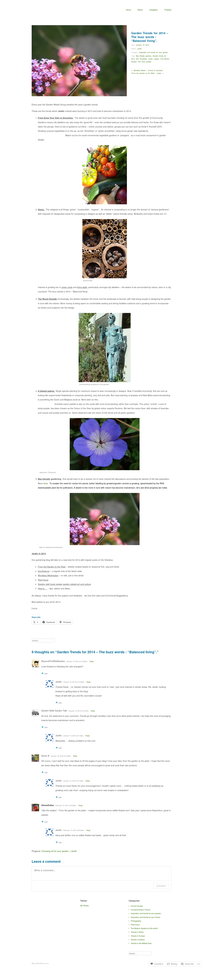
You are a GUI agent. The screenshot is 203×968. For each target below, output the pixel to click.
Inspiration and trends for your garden (153, 52)
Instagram (153, 10)
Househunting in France (140, 909)
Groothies (143, 59)
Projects (168, 10)
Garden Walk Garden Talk (54, 710)
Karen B (45, 755)
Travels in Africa (137, 932)
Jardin (139, 48)
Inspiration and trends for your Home (145, 917)
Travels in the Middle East (141, 943)
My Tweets (84, 905)
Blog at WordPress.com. (40, 963)
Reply (92, 661)
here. (45, 483)
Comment (161, 886)
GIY (137, 59)
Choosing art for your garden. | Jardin (59, 851)
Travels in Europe (138, 936)
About (140, 10)
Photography (136, 921)
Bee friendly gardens (143, 56)
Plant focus (135, 924)
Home (128, 10)
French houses (137, 906)
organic (156, 59)
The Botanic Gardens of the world (144, 928)
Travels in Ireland (138, 939)
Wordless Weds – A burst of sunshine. (147, 70)
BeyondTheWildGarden (53, 661)
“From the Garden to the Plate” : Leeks (147, 73)
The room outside (144, 61)
